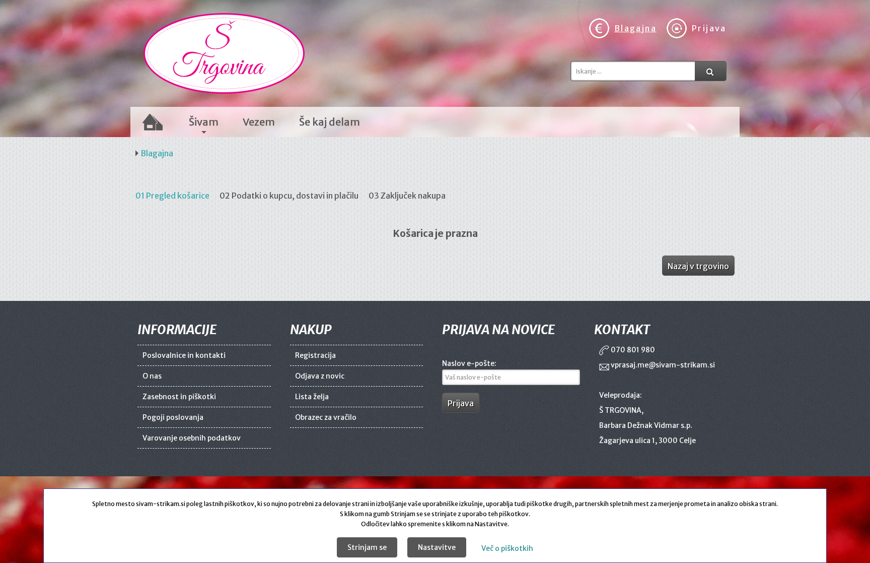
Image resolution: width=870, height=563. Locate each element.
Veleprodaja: (620, 395)
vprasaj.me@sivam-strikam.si (662, 364)
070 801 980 (632, 349)
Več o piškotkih (507, 548)
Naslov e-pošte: (469, 363)
